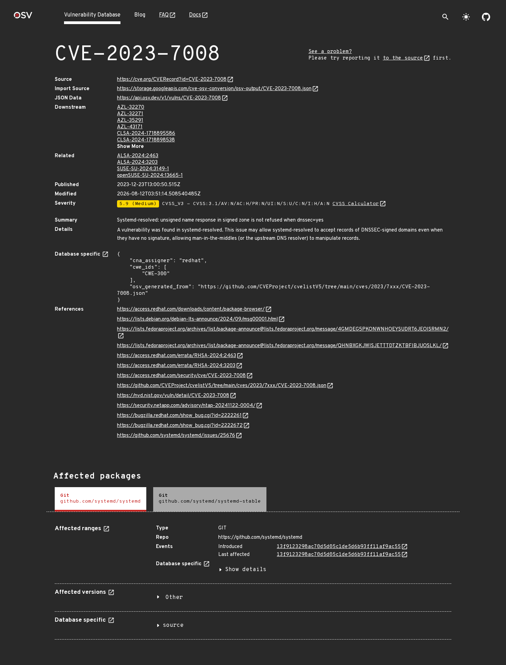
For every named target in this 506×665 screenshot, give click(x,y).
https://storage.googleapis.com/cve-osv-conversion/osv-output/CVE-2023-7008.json (214, 89)
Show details (245, 569)
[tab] (100, 499)
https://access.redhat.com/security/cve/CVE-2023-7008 (181, 376)
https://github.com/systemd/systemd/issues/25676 (176, 435)
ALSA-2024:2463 (137, 156)
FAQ (164, 15)
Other (174, 597)
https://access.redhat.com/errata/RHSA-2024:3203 (176, 366)
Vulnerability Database (92, 15)
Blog (139, 15)
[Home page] (23, 17)
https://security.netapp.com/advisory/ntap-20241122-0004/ (186, 406)
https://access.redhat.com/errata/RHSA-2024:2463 (176, 356)
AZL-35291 (130, 120)
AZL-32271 (130, 114)
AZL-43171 (130, 127)
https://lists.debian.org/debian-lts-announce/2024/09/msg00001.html (197, 319)
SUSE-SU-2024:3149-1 (143, 169)
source (173, 625)
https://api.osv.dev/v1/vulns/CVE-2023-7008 (169, 98)
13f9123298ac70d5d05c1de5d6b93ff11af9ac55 (339, 547)
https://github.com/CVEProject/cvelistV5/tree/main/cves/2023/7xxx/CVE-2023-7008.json (221, 386)
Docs (195, 15)
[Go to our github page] (486, 17)
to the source (403, 58)
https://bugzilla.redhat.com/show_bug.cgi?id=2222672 (180, 425)
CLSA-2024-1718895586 (146, 133)
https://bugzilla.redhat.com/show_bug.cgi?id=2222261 (179, 415)
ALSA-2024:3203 (137, 162)
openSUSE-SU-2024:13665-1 (150, 175)
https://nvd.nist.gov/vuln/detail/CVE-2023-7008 (173, 396)
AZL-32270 (130, 107)
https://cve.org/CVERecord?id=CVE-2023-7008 (171, 79)
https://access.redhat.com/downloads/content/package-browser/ (191, 309)
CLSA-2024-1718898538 (146, 140)
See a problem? (330, 52)
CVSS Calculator (356, 204)
